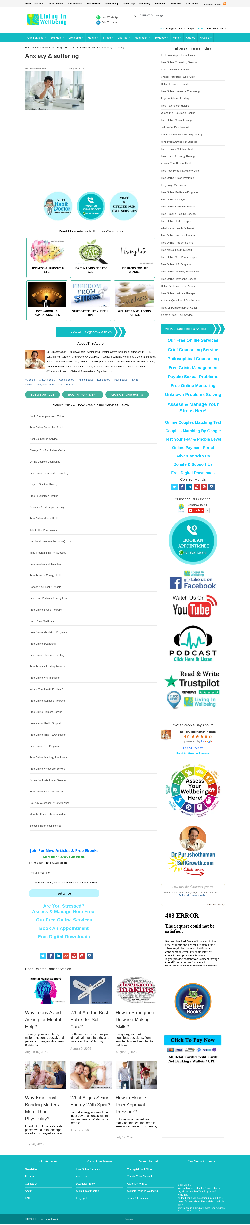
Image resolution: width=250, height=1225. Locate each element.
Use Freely (144, 3)
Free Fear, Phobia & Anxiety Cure (49, 598)
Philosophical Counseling (193, 358)
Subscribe (64, 893)
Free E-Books (65, 384)
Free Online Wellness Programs (48, 700)
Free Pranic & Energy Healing (46, 575)
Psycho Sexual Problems (193, 376)
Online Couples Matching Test (193, 422)
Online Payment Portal (193, 447)
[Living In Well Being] (47, 23)
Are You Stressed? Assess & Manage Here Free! (64, 908)
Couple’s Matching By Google (193, 431)
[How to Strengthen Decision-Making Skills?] (136, 1002)
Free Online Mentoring (193, 385)
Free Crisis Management (193, 367)
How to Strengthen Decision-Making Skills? (135, 1019)
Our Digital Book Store (139, 1169)
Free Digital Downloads (64, 936)
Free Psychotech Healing (44, 495)
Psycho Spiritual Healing (43, 484)
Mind (176, 37)
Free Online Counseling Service (47, 427)
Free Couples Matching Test (46, 564)
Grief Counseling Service (193, 349)
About (28, 1190)
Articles (204, 37)
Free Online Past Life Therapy (47, 791)
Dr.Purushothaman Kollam (193, 895)
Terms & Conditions (138, 1198)
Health (92, 37)
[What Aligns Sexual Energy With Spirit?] (91, 1087)
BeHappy (160, 37)
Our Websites (75, 3)
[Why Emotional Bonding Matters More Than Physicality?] (45, 1087)
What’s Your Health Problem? (46, 689)
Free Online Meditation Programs (48, 632)
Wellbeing (75, 37)
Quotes (190, 37)
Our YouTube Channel (139, 1176)
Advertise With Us (193, 456)
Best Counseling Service (44, 438)
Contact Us (192, 3)
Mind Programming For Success (48, 552)
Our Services (93, 3)
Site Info (38, 3)
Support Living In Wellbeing (142, 1190)
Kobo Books (103, 379)
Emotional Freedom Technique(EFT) (50, 541)
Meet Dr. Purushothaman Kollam (48, 814)
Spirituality (129, 3)
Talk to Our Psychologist (44, 530)
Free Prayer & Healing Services (47, 666)
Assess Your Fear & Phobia (45, 586)
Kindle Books (86, 379)
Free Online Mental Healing (45, 518)
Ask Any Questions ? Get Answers (49, 802)
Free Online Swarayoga (43, 643)
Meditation (141, 37)
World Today (111, 3)
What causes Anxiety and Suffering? (84, 47)
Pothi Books (120, 379)
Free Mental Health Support (45, 723)
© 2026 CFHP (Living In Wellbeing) (41, 1219)
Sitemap (129, 1219)
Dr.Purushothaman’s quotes (192, 886)
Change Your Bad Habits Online (47, 450)
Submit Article (42, 394)
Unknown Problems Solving (193, 394)
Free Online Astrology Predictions (49, 757)
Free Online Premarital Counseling (49, 473)
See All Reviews (193, 748)
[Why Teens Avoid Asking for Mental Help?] (45, 1002)
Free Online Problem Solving (46, 711)
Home (28, 3)
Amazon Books (47, 379)
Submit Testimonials (87, 1190)
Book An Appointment (64, 928)
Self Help (56, 37)
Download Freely (85, 1183)
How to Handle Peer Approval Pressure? (131, 1104)
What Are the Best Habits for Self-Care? (89, 1019)
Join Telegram (110, 22)
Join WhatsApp (110, 17)
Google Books (66, 379)
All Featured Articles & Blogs (48, 47)
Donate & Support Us (192, 464)
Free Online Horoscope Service (47, 768)
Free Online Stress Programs (46, 609)
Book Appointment (82, 394)
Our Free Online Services (64, 919)
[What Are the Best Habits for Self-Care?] (91, 1002)
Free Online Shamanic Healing (47, 655)
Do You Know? (55, 3)
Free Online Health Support (45, 677)
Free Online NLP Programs (45, 746)
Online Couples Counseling (45, 461)
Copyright (81, 1198)
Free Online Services (88, 1169)
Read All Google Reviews (193, 753)
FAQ (27, 1198)
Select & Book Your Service (45, 825)
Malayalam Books (45, 384)
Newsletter (31, 1169)
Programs (30, 1176)
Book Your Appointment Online (47, 416)
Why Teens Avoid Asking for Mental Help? (43, 1019)
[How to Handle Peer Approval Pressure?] (136, 1087)
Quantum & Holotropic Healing (47, 507)
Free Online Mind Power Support (48, 734)
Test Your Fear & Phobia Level (193, 439)
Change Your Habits (127, 394)
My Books (30, 379)
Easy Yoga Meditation (42, 621)
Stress (107, 37)
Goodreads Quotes (214, 904)
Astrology (81, 1176)
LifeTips (122, 37)
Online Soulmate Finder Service (48, 780)
